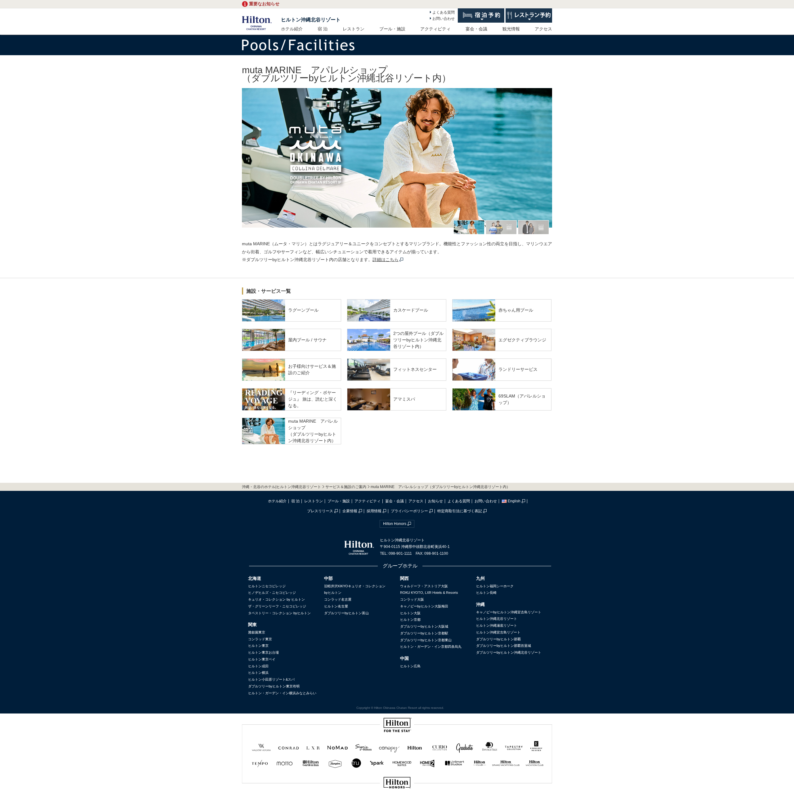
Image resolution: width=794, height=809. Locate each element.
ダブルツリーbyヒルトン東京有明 (274, 686)
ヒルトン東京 (258, 645)
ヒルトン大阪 (410, 613)
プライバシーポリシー (409, 511)
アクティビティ (435, 28)
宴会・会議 (476, 28)
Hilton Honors (394, 524)
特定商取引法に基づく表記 (459, 511)
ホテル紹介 (292, 28)
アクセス (543, 28)
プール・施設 (392, 28)
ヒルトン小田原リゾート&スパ (271, 679)
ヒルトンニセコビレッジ (267, 586)
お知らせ (435, 501)
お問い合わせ (443, 18)
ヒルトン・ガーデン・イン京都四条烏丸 (431, 646)
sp (397, 803)
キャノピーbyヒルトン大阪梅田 (424, 606)
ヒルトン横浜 (258, 672)
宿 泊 (323, 28)
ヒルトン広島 (410, 666)
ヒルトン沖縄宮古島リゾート (498, 632)
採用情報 (374, 511)
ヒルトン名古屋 (336, 606)
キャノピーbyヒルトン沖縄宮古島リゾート (508, 612)
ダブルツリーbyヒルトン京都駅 (424, 633)
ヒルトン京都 (410, 619)
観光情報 (511, 28)
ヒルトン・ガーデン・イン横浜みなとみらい (282, 693)
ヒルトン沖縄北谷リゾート (311, 19)
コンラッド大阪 (412, 599)
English (514, 501)
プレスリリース (320, 511)
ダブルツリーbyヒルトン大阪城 (424, 626)
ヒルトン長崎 (486, 592)
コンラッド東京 (260, 639)
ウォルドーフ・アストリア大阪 (424, 586)
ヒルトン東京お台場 (263, 652)
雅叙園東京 (256, 632)
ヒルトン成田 (258, 666)
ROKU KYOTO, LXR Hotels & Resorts (429, 592)
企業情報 (349, 511)
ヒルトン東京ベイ (261, 659)
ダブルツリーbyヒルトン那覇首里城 (503, 645)
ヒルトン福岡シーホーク (495, 586)
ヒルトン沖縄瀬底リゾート (496, 625)
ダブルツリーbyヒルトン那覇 (498, 639)
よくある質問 (443, 12)
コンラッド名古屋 (337, 599)
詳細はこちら (385, 259)
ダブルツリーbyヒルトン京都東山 (426, 640)
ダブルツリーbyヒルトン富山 (346, 613)
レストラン (353, 28)
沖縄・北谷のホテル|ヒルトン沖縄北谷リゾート (281, 487)
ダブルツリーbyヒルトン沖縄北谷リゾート (508, 652)
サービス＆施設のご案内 (345, 487)
